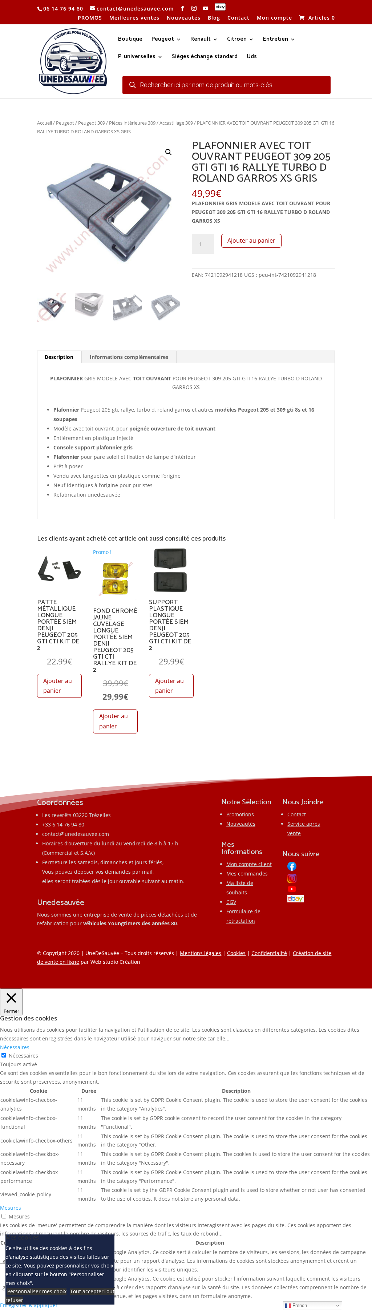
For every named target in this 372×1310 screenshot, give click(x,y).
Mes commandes (247, 873)
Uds (252, 57)
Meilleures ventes (134, 18)
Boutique (130, 40)
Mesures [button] (10, 1207)
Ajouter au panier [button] (57, 686)
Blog (214, 18)
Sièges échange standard (205, 57)
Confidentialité (269, 953)
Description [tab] (59, 356)
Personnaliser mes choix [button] (36, 1291)
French (299, 1305)
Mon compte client (249, 864)
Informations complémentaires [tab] (129, 356)
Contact (238, 18)
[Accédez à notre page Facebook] (182, 8)
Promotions (240, 814)
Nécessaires (23, 1055)
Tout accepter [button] (87, 1291)
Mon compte (274, 18)
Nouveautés (184, 18)
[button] (168, 152)
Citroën (237, 40)
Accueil (44, 123)
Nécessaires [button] (14, 1047)
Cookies (236, 953)
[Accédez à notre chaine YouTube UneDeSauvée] (206, 8)
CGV (231, 901)
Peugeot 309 (91, 123)
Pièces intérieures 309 (132, 123)
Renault (200, 40)
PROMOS (90, 18)
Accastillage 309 (176, 123)
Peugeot (162, 40)
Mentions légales (200, 953)
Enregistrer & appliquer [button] (29, 1305)
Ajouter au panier (251, 240)
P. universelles (136, 57)
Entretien (275, 40)
